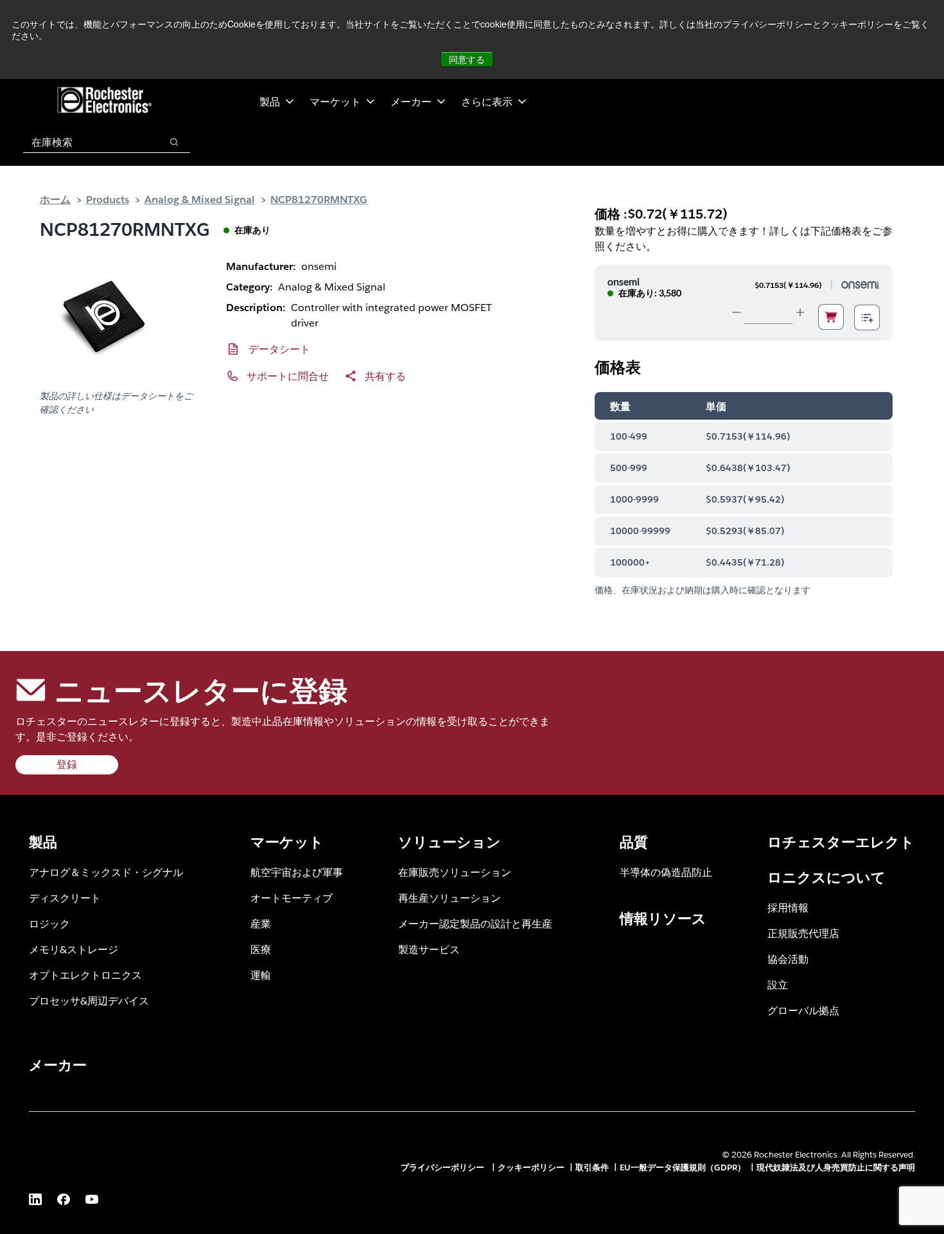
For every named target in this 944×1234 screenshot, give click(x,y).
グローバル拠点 (803, 1010)
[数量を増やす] (800, 312)
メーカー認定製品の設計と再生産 (475, 923)
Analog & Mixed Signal (199, 199)
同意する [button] (467, 59)
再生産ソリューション (449, 897)
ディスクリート (65, 897)
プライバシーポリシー (444, 1167)
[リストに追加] (867, 317)
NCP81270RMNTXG (318, 199)
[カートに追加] (831, 317)
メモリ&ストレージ (73, 949)
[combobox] (86, 142)
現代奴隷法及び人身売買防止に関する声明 (835, 1167)
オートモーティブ (291, 897)
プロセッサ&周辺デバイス (89, 1000)
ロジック (49, 923)
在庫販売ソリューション (454, 872)
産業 (260, 923)
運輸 (260, 975)
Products (107, 199)
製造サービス (429, 949)
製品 (269, 101)
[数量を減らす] (736, 312)
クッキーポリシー (531, 1167)
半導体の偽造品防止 (666, 872)
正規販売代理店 (803, 933)
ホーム (55, 199)
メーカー (411, 101)
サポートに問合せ (288, 376)
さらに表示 (486, 101)
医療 (260, 949)
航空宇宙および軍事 (296, 872)
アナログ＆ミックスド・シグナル (106, 872)
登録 (67, 764)
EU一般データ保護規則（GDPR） (683, 1167)
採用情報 (788, 907)
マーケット (335, 101)
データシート (279, 349)
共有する (385, 376)
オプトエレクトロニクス (85, 975)
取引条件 (592, 1167)
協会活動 (788, 958)
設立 (777, 984)
